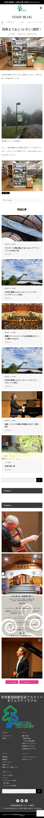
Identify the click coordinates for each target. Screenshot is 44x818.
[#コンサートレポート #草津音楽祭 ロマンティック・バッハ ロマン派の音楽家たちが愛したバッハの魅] (22, 658)
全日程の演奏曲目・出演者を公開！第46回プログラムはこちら (22, 2)
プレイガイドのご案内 (9, 785)
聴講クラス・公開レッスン (10, 767)
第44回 (7, 288)
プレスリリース (6, 736)
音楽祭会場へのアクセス (29, 748)
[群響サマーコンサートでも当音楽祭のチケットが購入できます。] (22, 316)
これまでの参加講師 (28, 741)
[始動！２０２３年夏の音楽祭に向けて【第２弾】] (22, 404)
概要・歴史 (25, 736)
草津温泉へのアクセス (28, 746)
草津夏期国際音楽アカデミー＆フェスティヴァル (22, 698)
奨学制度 (4, 757)
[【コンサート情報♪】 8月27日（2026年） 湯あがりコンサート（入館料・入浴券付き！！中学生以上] (22, 615)
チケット (4, 778)
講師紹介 (4, 759)
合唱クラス (5, 764)
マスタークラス (6, 762)
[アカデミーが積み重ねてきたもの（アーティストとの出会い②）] (22, 228)
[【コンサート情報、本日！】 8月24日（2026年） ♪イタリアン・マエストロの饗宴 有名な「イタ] (22, 531)
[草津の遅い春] (22, 447)
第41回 (7, 244)
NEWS (4, 738)
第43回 (7, 332)
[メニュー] (41, 8)
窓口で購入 (6, 783)
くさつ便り (11, 34)
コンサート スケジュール (29, 757)
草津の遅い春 (10, 466)
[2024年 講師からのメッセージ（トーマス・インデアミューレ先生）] (22, 272)
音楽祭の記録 (27, 738)
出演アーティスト (27, 759)
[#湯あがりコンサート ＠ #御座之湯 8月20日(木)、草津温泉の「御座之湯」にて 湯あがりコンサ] (22, 573)
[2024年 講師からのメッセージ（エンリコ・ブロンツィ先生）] (22, 360)
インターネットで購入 (9, 780)
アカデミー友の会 (7, 775)
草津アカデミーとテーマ (29, 743)
